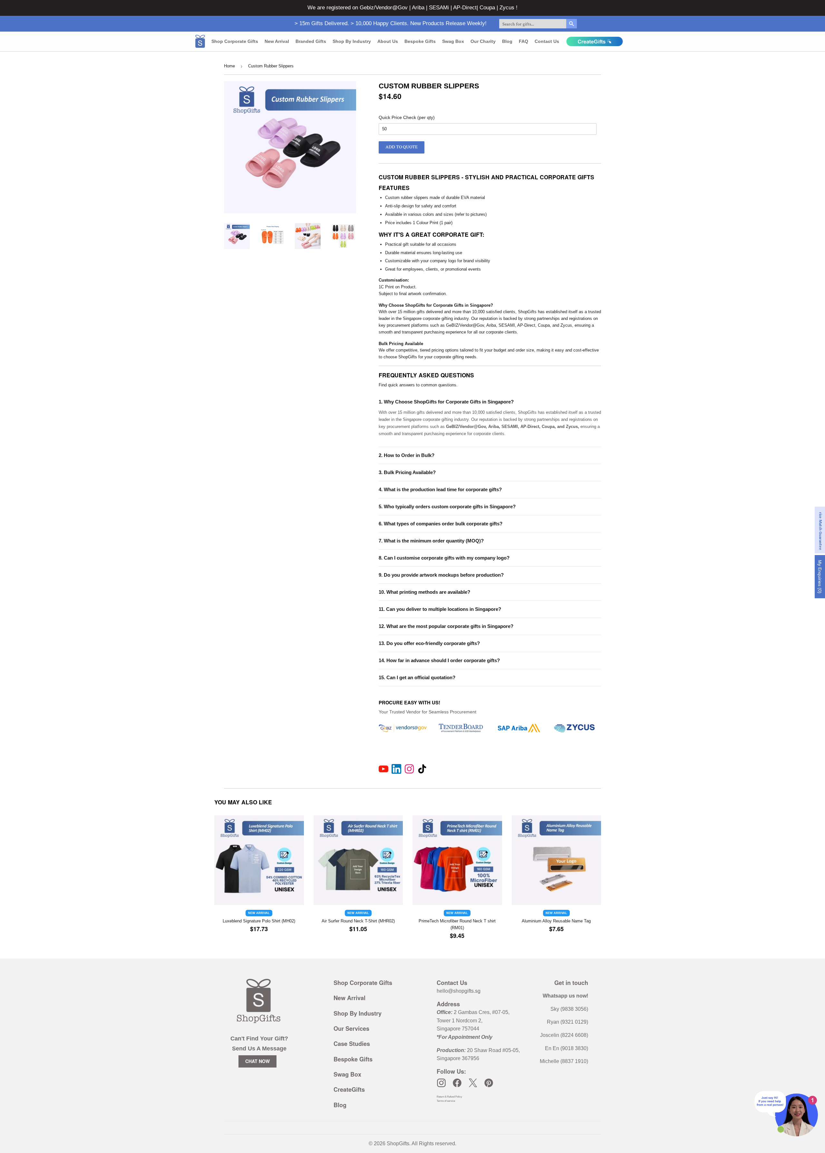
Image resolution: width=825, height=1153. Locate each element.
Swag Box (453, 41)
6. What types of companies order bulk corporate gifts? (440, 523)
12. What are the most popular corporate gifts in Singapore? (446, 626)
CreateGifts (349, 1089)
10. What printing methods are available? (424, 592)
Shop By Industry (358, 1013)
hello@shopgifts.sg (458, 991)
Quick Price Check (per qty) (407, 117)
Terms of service (446, 1100)
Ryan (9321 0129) (567, 1022)
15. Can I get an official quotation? (417, 677)
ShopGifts (398, 1143)
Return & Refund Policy (449, 1096)
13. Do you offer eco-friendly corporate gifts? (429, 643)
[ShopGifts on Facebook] (457, 1082)
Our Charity (483, 41)
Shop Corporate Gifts (234, 41)
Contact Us (547, 41)
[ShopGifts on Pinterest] (488, 1082)
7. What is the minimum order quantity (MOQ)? (431, 540)
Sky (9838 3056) (569, 1009)
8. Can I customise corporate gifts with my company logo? (444, 558)
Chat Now (257, 1061)
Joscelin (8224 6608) (564, 1035)
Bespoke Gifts (420, 41)
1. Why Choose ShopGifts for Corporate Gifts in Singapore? (446, 401)
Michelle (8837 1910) (564, 1061)
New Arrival (277, 41)
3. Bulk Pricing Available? (407, 472)
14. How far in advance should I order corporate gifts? (439, 660)
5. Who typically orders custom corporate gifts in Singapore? (447, 506)
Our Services (351, 1028)
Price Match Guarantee (820, 530)
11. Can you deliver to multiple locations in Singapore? (440, 609)
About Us (387, 41)
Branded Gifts (311, 41)
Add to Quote (401, 147)
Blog (507, 41)
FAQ (523, 41)
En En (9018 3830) (566, 1048)
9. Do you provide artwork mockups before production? (441, 575)
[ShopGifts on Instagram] (441, 1082)
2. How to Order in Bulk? (406, 455)
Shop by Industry (352, 41)
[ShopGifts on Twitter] (473, 1082)
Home (229, 66)
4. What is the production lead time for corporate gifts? (440, 489)
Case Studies (352, 1043)
